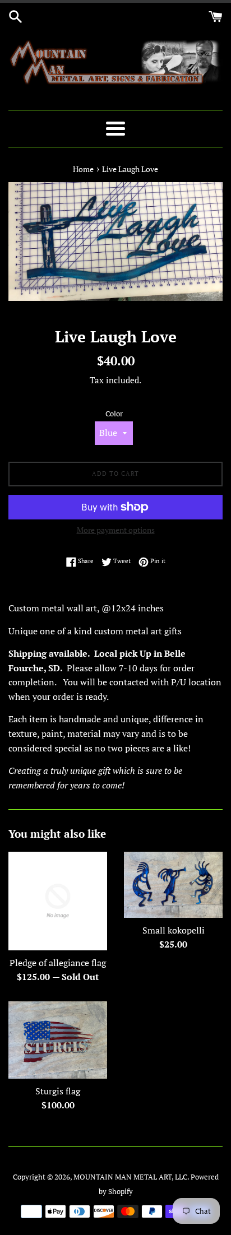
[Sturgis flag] (57, 1040)
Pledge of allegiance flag (58, 963)
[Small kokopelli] (173, 885)
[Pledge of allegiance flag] (57, 901)
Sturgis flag (57, 1091)
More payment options (116, 529)
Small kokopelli (173, 930)
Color (114, 414)
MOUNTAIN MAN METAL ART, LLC (130, 1177)
